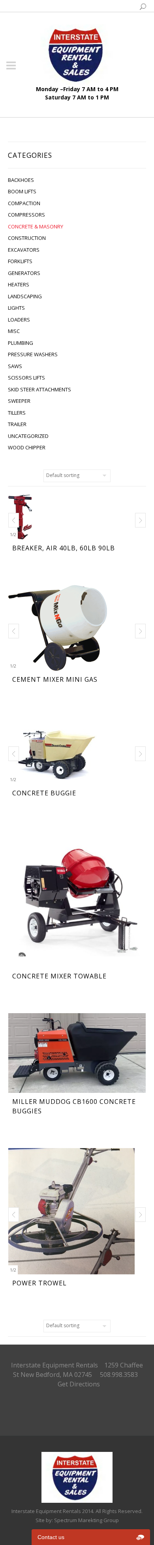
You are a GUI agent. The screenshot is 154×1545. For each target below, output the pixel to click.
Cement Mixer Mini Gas (55, 679)
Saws (15, 366)
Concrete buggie (44, 793)
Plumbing (20, 342)
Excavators (23, 249)
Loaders (19, 319)
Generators (24, 273)
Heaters (18, 284)
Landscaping (25, 296)
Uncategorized (28, 436)
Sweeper (19, 400)
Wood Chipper (26, 447)
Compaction (24, 203)
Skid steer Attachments (39, 389)
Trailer (17, 424)
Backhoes (21, 179)
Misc (14, 331)
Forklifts (20, 261)
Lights (16, 307)
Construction (27, 237)
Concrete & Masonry (35, 226)
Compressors (26, 214)
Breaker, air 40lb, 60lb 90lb (63, 548)
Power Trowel (39, 1283)
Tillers (17, 412)
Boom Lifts (22, 191)
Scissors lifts (26, 377)
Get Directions (79, 1384)
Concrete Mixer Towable (59, 976)
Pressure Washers (33, 354)
